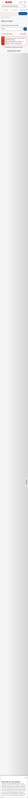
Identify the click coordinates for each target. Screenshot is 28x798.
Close (25, 777)
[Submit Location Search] (25, 29)
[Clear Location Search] (21, 29)
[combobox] (12, 29)
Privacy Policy (16, 795)
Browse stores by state (14, 50)
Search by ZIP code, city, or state (9, 25)
